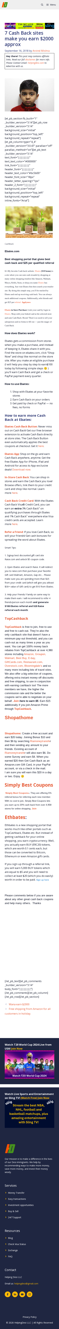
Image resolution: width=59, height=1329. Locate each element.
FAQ (10, 1256)
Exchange (13, 1250)
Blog (10, 1237)
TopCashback (16, 618)
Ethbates (15, 817)
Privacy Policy (30, 1316)
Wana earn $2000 (19, 1004)
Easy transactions (17, 1198)
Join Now (16, 1048)
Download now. (21, 469)
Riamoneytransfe (40, 741)
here (41, 446)
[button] (42, 4)
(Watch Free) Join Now (35, 1098)
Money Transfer (16, 1192)
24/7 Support (14, 1217)
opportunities (27, 1205)
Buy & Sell (13, 1211)
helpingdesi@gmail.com (26, 1283)
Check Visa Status (17, 1244)
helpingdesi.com (36, 62)
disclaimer (30, 59)
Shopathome (19, 717)
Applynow (26, 302)
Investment (14, 1205)
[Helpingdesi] (5, 4)
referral (18, 302)
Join (16, 700)
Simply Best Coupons (29, 785)
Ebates (38, 271)
